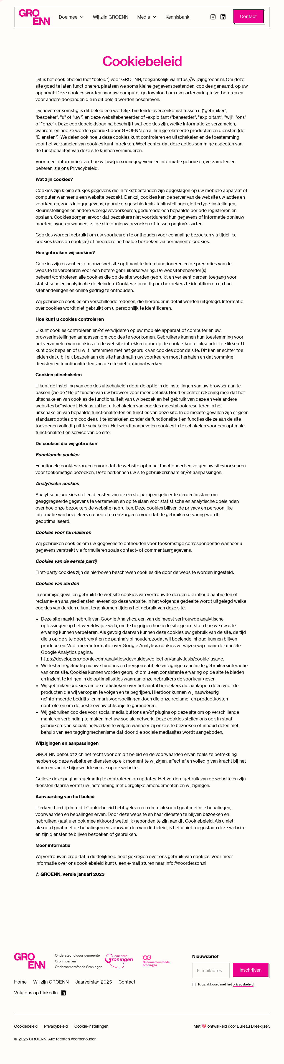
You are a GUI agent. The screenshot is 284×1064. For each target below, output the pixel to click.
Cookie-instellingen (91, 1026)
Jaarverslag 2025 (93, 982)
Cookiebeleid (25, 1026)
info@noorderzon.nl (186, 863)
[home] (34, 17)
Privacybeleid (56, 1026)
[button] (71, 17)
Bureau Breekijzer (253, 1026)
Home (20, 982)
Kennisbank (177, 17)
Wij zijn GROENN (110, 17)
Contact (248, 16)
